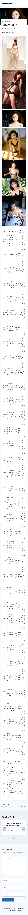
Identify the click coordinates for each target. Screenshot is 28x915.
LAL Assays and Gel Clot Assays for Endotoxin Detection (12, 825)
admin (5, 28)
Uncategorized (6, 21)
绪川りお (5, 806)
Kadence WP (17, 910)
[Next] (23, 829)
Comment (6, 859)
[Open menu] (24, 3)
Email (4, 887)
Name (5, 880)
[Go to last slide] (4, 829)
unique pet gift (10, 32)
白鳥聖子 (23, 806)
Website (5, 895)
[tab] (12, 838)
